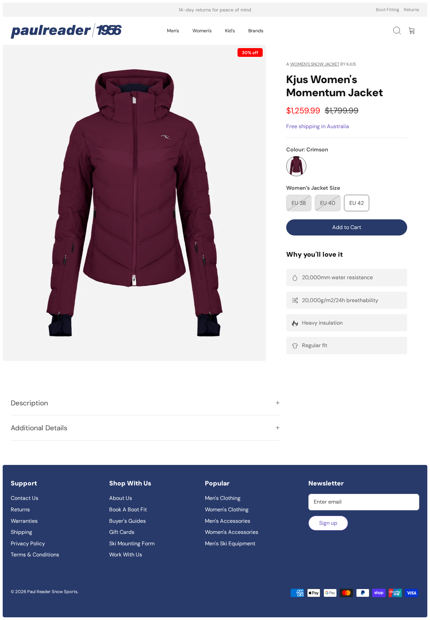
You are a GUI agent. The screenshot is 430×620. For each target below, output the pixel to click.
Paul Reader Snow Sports (52, 591)
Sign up (328, 522)
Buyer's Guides (127, 520)
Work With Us (125, 554)
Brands (255, 31)
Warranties (24, 520)
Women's (202, 31)
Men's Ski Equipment (230, 543)
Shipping (21, 532)
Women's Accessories (231, 532)
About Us (120, 498)
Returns (411, 9)
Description (29, 402)
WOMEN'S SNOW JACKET (314, 64)
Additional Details (39, 427)
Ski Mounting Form (132, 543)
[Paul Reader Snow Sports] (66, 31)
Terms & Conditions (35, 554)
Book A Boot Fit (128, 509)
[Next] (288, 10)
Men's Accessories (227, 520)
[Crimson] (296, 166)
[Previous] (142, 10)
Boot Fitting (387, 9)
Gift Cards (121, 532)
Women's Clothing (227, 509)
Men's (173, 31)
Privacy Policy (28, 543)
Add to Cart (346, 227)
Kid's (230, 31)
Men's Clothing (223, 498)
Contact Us (24, 498)
